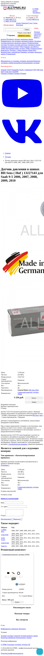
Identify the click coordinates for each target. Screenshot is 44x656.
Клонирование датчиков (30, 63)
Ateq (10, 72)
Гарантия (24, 23)
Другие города (8, 25)
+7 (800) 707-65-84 (9, 21)
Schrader (4, 70)
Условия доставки (7, 636)
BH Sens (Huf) (34, 390)
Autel (6, 72)
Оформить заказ (26, 35)
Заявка (34, 402)
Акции (35, 11)
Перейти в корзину (7, 5)
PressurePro (15, 70)
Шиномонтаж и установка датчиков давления (17, 61)
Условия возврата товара (29, 636)
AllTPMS (15, 72)
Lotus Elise (4, 535)
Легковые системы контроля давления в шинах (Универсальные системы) (21, 43)
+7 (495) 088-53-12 (9, 19)
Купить (34, 398)
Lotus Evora (3, 539)
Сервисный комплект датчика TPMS (15, 554)
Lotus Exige (5, 543)
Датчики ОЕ (25, 644)
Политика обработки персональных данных (16, 637)
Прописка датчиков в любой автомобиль (20, 62)
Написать (17, 519)
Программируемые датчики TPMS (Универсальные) (24, 48)
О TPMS (35, 9)
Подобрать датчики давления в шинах (19, 39)
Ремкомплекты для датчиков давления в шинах (17, 41)
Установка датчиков (14, 644)
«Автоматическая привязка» (18, 444)
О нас (30, 23)
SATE (9, 70)
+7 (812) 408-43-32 (32, 19)
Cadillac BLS (3, 530)
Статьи (35, 23)
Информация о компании (10, 629)
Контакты (19, 25)
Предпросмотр (6, 519)
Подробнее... (5, 465)
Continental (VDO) (30, 70)
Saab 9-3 (4, 546)
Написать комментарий (9, 499)
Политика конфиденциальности (12, 653)
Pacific (21, 70)
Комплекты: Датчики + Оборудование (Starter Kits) (18, 50)
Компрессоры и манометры (10, 52)
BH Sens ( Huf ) (38, 415)
